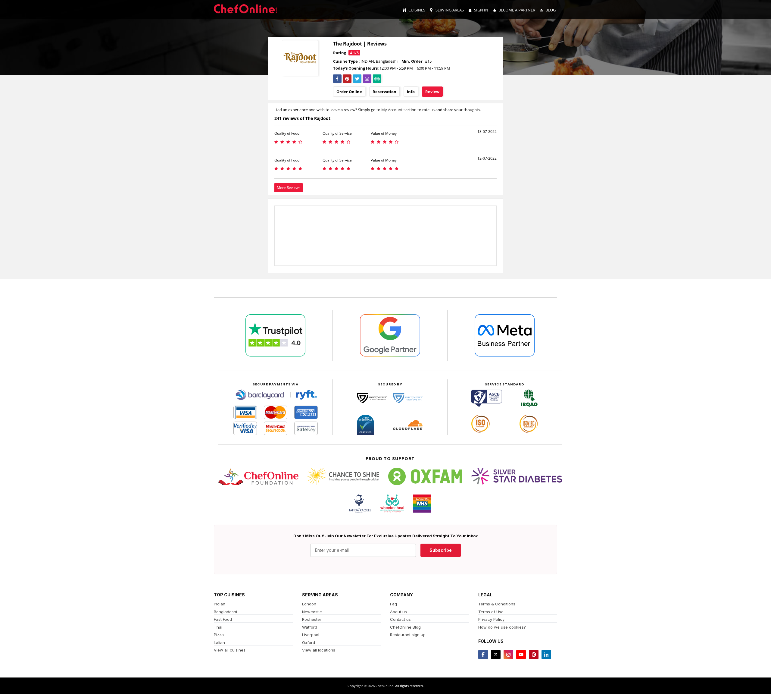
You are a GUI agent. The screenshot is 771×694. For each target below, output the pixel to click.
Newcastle (312, 611)
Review (432, 91)
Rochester (311, 619)
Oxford (308, 642)
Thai (218, 627)
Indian (219, 603)
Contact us (400, 619)
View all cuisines (229, 650)
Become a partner (516, 10)
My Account (392, 109)
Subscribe (440, 550)
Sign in (481, 10)
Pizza (219, 634)
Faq (393, 603)
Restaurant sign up (408, 634)
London (309, 603)
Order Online (349, 91)
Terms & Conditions (496, 603)
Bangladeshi (225, 611)
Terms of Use (491, 611)
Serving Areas (449, 10)
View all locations (318, 650)
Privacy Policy (491, 619)
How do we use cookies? (502, 627)
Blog (550, 10)
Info (411, 91)
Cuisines (416, 10)
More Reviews (288, 187)
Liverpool (310, 634)
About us (398, 611)
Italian (219, 642)
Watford (309, 627)
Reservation (384, 91)
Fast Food (223, 619)
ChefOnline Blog (405, 627)
